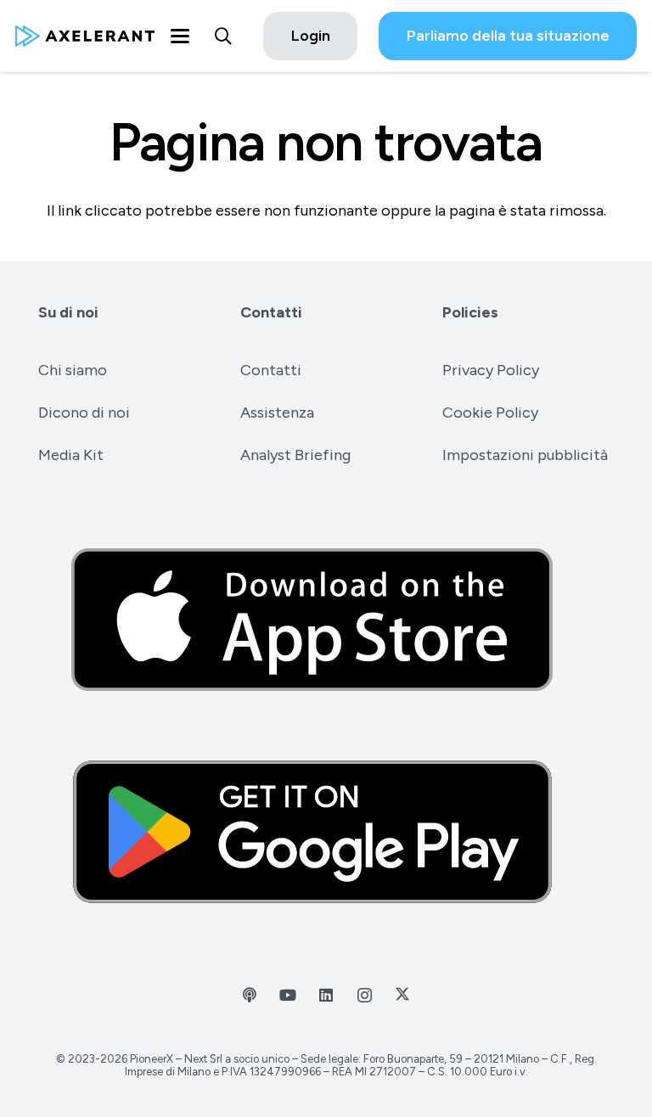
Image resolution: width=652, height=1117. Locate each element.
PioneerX (151, 1058)
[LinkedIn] (326, 995)
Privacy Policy (490, 370)
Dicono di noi (84, 412)
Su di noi (68, 312)
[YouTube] (288, 995)
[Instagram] (365, 995)
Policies (470, 312)
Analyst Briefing (295, 455)
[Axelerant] (85, 36)
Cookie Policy (490, 412)
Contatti (271, 312)
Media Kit (71, 455)
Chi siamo (72, 370)
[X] (403, 995)
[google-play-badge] (326, 832)
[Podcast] (250, 995)
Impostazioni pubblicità (525, 455)
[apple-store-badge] (326, 620)
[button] (179, 36)
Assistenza (277, 412)
